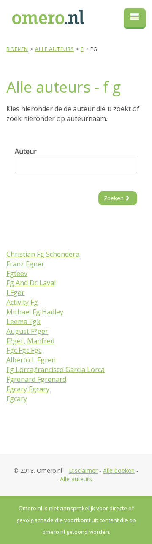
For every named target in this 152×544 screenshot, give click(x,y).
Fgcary (16, 398)
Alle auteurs (76, 479)
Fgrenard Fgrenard (36, 379)
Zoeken (114, 198)
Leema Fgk (23, 321)
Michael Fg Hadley (34, 311)
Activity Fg (22, 302)
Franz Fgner (25, 263)
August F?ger (27, 331)
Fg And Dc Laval (31, 282)
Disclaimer (83, 470)
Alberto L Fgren (31, 359)
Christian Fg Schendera (42, 254)
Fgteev (16, 273)
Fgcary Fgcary (27, 389)
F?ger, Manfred (30, 341)
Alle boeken (119, 470)
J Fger (15, 292)
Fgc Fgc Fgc (23, 350)
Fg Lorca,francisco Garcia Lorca (55, 369)
